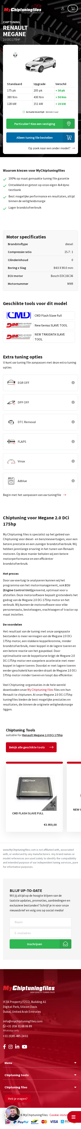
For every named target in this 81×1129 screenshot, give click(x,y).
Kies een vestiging (34, 124)
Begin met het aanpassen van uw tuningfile (32, 495)
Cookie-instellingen (63, 1115)
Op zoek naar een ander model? (49, 148)
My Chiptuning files (40, 690)
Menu (8, 1063)
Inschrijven (34, 944)
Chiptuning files (16, 1087)
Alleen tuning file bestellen (35, 137)
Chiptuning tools (17, 1075)
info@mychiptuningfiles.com (22, 1021)
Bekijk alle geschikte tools (27, 747)
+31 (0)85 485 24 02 (15, 1036)
